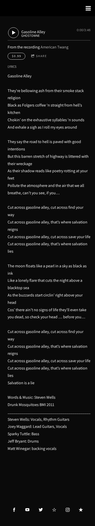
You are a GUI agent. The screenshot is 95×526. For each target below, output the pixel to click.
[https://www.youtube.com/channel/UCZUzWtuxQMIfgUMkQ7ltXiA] (27, 510)
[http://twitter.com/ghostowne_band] (41, 510)
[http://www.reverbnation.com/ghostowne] (54, 510)
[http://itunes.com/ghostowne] (81, 510)
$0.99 (16, 56)
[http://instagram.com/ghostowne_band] (68, 510)
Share (41, 56)
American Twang (54, 47)
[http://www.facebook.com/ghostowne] (14, 510)
